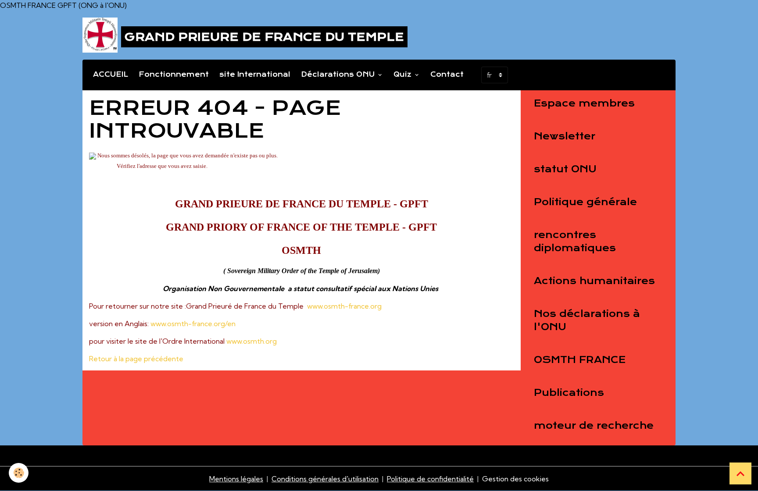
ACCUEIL (110, 74)
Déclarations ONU (339, 74)
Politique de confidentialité (430, 478)
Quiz (403, 74)
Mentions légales (236, 478)
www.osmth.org (251, 341)
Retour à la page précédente (136, 358)
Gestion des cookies (515, 478)
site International (254, 74)
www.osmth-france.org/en (193, 323)
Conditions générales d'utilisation (325, 478)
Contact (447, 74)
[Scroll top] (740, 473)
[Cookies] (19, 473)
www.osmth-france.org (344, 306)
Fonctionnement (174, 74)
